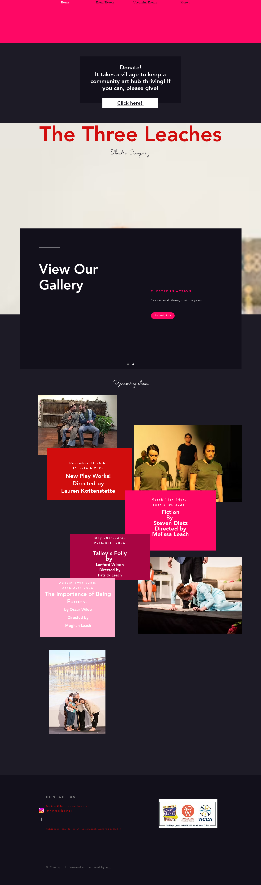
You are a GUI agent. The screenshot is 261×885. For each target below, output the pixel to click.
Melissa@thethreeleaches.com (67, 806)
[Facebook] (41, 819)
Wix (108, 867)
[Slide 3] (133, 364)
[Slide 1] (128, 364)
